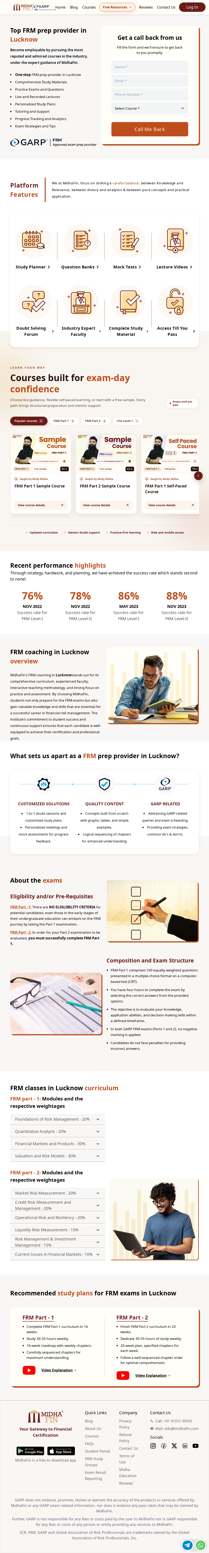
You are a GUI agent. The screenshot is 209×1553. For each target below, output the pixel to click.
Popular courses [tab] (28, 421)
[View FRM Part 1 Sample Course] (40, 450)
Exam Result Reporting (95, 1475)
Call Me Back (150, 129)
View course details (31, 505)
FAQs (89, 1443)
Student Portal (97, 1451)
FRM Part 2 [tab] (95, 421)
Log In (192, 7)
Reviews (146, 7)
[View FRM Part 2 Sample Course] (106, 450)
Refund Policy (125, 1437)
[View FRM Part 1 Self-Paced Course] (171, 450)
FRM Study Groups (94, 1461)
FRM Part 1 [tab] (63, 421)
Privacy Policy (125, 1424)
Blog (74, 7)
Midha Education (128, 1472)
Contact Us (166, 7)
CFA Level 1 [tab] (127, 421)
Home (60, 7)
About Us (93, 1428)
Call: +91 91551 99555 (173, 1420)
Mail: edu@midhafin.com (177, 1428)
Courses (89, 7)
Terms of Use (126, 1458)
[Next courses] (198, 475)
